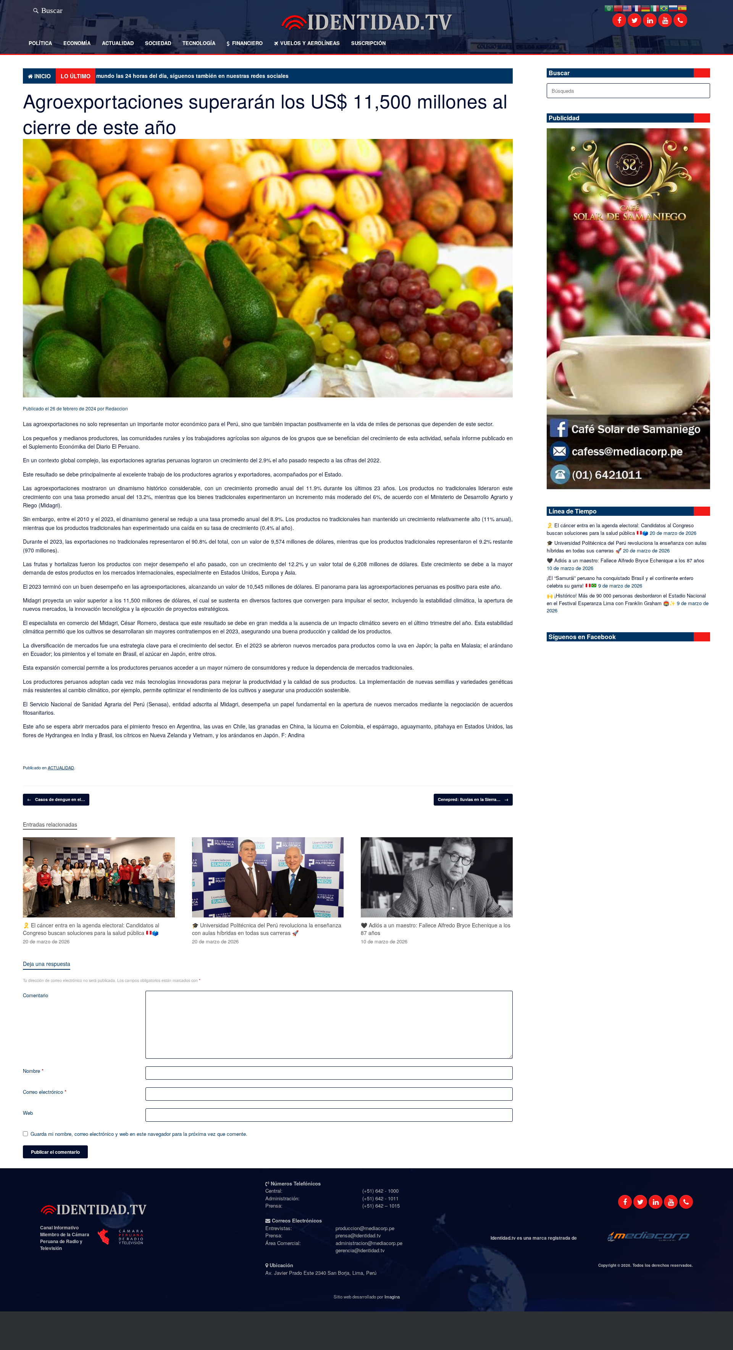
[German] (645, 7)
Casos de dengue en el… (56, 799)
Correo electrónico (44, 1091)
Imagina (392, 1296)
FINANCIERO (247, 43)
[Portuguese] (663, 7)
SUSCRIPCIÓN (368, 43)
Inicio (42, 76)
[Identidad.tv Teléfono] (680, 20)
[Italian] (654, 7)
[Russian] (673, 7)
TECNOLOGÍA (198, 43)
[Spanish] (682, 7)
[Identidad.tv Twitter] (634, 20)
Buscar (52, 9)
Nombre (33, 1070)
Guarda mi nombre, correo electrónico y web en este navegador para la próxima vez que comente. (139, 1133)
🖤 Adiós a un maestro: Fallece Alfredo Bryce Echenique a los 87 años (625, 560)
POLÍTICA (40, 43)
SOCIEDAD (158, 43)
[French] (636, 7)
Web (28, 1112)
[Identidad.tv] (366, 22)
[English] (627, 7)
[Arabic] (609, 7)
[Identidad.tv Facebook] (619, 20)
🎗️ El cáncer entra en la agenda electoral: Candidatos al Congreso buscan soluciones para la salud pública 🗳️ (620, 529)
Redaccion (116, 408)
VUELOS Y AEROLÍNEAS (310, 43)
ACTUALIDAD (118, 43)
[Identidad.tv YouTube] (665, 20)
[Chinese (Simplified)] (618, 7)
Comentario (35, 995)
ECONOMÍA (76, 43)
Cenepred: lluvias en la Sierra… (473, 799)
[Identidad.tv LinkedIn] (650, 20)
